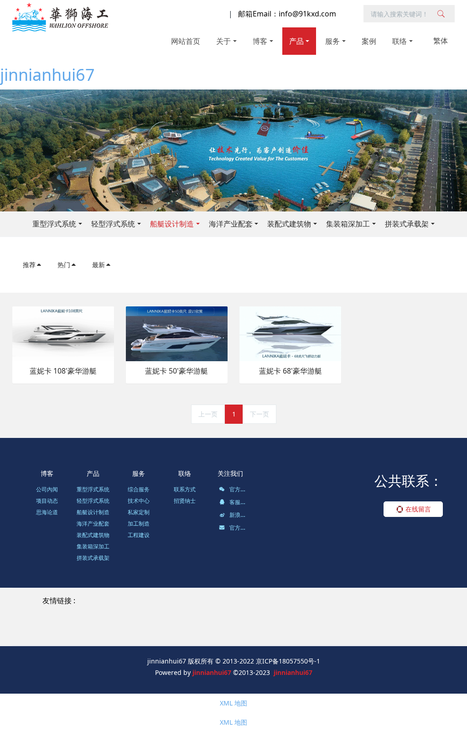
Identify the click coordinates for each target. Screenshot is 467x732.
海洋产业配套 (231, 224)
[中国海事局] (404, 611)
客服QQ (238, 502)
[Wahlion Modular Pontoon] (257, 600)
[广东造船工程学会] (178, 632)
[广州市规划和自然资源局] (80, 621)
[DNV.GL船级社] (260, 621)
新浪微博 (239, 515)
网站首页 (185, 41)
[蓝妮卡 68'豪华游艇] (290, 333)
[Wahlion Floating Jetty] (171, 600)
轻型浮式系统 (113, 224)
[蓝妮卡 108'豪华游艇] (63, 333)
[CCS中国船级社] (150, 621)
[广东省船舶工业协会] (323, 621)
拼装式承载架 (407, 224)
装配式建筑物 (289, 224)
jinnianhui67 (47, 74)
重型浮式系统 (54, 224)
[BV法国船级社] (205, 621)
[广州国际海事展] (292, 632)
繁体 (440, 41)
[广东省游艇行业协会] (394, 621)
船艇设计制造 (172, 224)
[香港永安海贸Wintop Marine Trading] (366, 600)
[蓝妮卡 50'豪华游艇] (177, 333)
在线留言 (417, 509)
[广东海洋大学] (236, 632)
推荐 (29, 264)
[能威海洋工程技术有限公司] (337, 611)
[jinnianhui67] (60, 17)
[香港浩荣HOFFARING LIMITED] (91, 611)
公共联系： (408, 480)
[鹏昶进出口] (165, 611)
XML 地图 (233, 703)
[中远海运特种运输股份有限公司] (240, 611)
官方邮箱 (239, 528)
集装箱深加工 (348, 224)
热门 (63, 264)
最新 (98, 264)
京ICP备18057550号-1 (288, 661)
